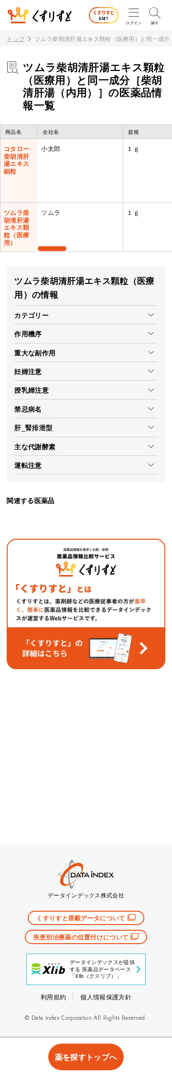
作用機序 (28, 333)
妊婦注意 (28, 371)
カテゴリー (31, 315)
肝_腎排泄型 (33, 427)
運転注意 (28, 465)
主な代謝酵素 (34, 446)
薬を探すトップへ (86, 1056)
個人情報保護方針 (105, 996)
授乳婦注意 (31, 389)
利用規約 (53, 996)
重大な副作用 (34, 352)
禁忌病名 (28, 408)
